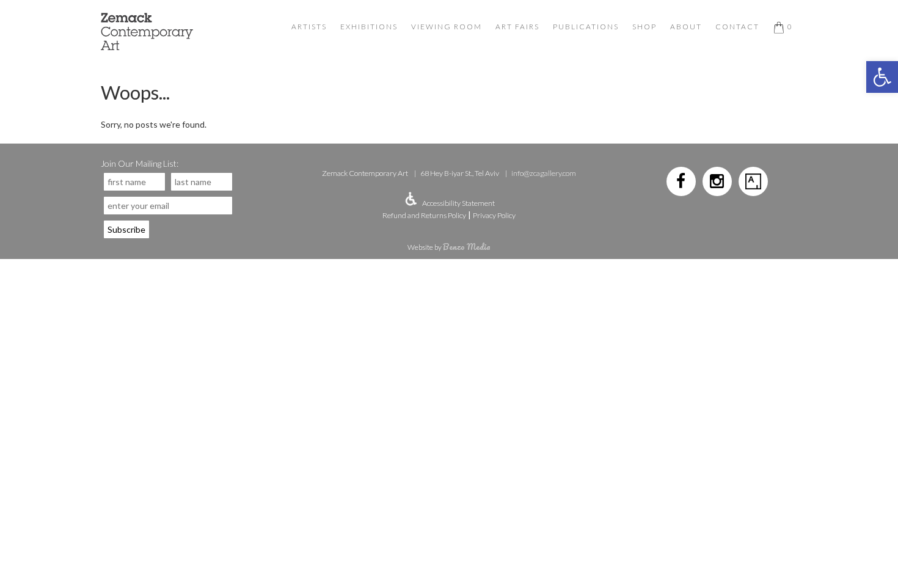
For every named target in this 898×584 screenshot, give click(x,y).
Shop (644, 26)
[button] (882, 77)
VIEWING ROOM (446, 26)
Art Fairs (517, 26)
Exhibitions (369, 26)
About (686, 26)
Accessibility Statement (458, 203)
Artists (309, 26)
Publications (586, 26)
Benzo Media (467, 246)
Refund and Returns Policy (424, 215)
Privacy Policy (494, 215)
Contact (737, 26)
